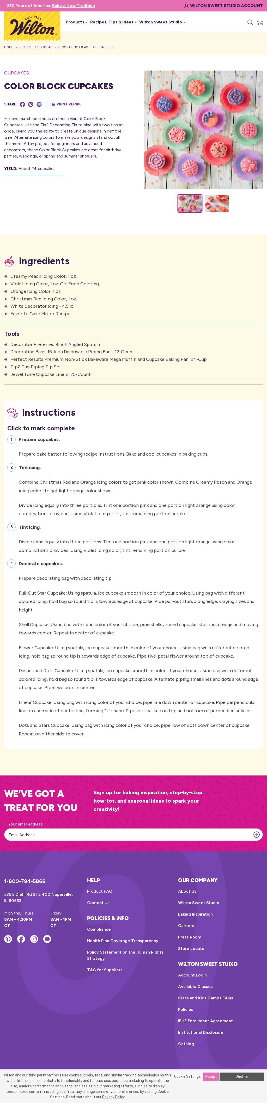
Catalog (186, 1043)
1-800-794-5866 (24, 881)
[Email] (39, 104)
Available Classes (195, 986)
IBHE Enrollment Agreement (205, 1020)
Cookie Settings (187, 1076)
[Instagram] (34, 939)
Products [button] (75, 22)
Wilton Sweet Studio (198, 902)
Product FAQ (99, 891)
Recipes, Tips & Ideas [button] (111, 22)
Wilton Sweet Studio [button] (160, 22)
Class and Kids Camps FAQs (205, 997)
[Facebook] (22, 104)
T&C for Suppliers (105, 969)
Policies (185, 1009)
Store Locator (192, 948)
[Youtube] (47, 939)
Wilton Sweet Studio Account (226, 5)
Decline (242, 1076)
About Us (187, 891)
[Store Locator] (260, 22)
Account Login (192, 975)
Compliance (99, 929)
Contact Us (98, 902)
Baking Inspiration (195, 914)
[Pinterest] (30, 104)
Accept (211, 1076)
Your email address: (26, 824)
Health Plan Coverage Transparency (122, 940)
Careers (186, 925)
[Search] (250, 22)
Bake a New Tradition (73, 5)
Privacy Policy (113, 1097)
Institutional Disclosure (200, 1032)
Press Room (189, 937)
